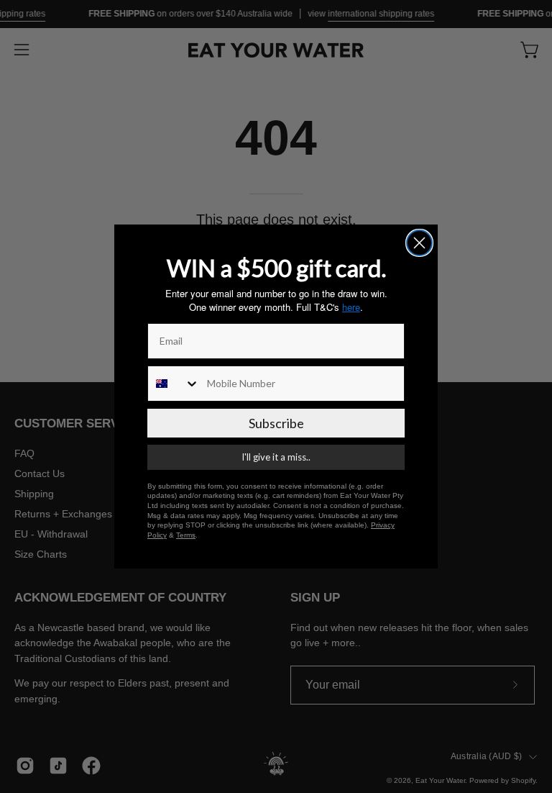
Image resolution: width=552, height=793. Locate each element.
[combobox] (174, 383)
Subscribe (276, 423)
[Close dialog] (419, 242)
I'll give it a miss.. (276, 457)
